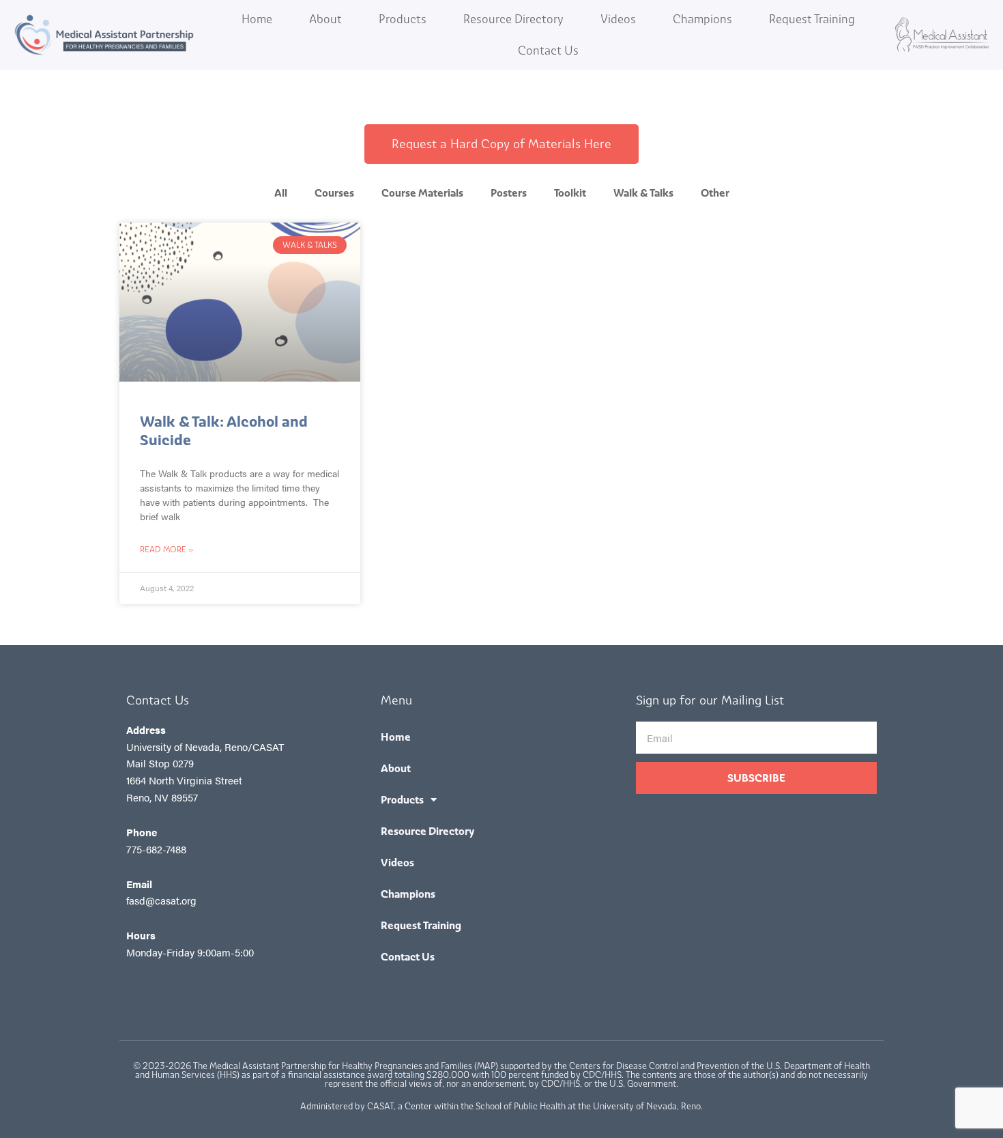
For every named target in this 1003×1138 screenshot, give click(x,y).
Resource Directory (513, 19)
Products (402, 19)
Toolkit (570, 192)
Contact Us (548, 50)
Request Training (812, 19)
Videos (618, 19)
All (280, 192)
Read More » (166, 549)
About (325, 19)
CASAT (380, 1106)
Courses (334, 192)
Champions (702, 19)
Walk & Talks (643, 192)
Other (715, 192)
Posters (509, 192)
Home (257, 19)
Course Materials (422, 192)
